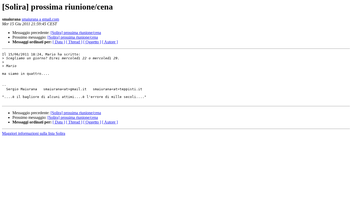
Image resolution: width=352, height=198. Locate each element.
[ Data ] (59, 42)
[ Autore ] (110, 42)
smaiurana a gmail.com (40, 19)
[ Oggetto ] (92, 42)
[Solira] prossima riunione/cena (76, 32)
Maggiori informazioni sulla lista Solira (33, 133)
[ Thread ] (74, 42)
